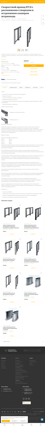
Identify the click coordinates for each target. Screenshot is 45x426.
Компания (3, 358)
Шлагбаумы (17, 360)
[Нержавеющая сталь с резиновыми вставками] (5, 119)
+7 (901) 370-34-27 (28, 390)
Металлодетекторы (19, 374)
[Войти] (40, 1)
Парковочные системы (19, 378)
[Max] (29, 399)
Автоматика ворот (18, 361)
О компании (3, 360)
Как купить (35, 87)
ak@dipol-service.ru (28, 393)
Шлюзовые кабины (19, 381)
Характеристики (13, 87)
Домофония (17, 363)
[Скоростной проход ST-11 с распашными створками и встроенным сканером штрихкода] (22, 35)
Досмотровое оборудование (20, 370)
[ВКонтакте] (24, 399)
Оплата (42, 87)
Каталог (17, 358)
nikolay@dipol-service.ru (7, 391)
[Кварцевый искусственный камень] (5, 112)
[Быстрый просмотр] (20, 205)
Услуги (31, 358)
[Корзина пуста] (43, 1)
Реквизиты (3, 366)
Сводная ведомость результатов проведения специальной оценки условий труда (16, 413)
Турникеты (17, 380)
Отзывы (2, 363)
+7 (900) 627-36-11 (27, 389)
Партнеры (3, 361)
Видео (21, 87)
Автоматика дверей (19, 364)
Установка (31, 364)
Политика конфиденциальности (38, 408)
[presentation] (16, 50)
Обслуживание (32, 360)
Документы (27, 87)
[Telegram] (26, 399)
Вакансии (3, 364)
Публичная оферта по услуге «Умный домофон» (27, 414)
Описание (5, 87)
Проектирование (33, 361)
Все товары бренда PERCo (11, 79)
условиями (11, 418)
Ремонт (31, 363)
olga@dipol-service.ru (28, 392)
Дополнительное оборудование (21, 383)
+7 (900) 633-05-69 (7, 389)
